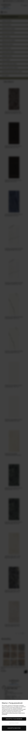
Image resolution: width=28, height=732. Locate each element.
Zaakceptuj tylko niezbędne (14, 718)
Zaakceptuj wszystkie (14, 728)
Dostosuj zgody (14, 723)
